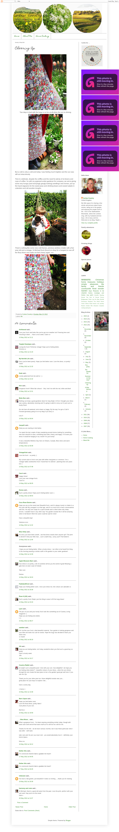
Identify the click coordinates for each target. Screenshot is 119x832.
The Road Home (99, 301)
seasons (86, 279)
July (87, 356)
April (87, 395)
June (87, 359)
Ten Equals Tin (88, 371)
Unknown (22, 776)
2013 (85, 322)
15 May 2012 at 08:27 (26, 621)
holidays (100, 282)
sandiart (22, 627)
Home (16, 36)
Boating (102, 295)
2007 (85, 426)
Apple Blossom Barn (26, 561)
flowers (83, 305)
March (87, 398)
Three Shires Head (86, 303)
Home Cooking (42, 36)
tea (90, 307)
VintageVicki (23, 452)
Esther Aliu (23, 751)
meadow (101, 305)
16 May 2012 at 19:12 (26, 744)
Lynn (20, 609)
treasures (91, 282)
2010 (85, 417)
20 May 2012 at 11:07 (26, 798)
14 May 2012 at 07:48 (26, 466)
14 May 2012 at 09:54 (26, 496)
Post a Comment (22, 802)
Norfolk (102, 299)
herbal (88, 305)
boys (90, 291)
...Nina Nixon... (24, 719)
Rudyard (90, 301)
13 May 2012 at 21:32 (26, 366)
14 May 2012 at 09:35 (26, 483)
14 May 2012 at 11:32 (26, 525)
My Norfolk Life (24, 358)
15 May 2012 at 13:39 (26, 692)
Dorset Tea (84, 297)
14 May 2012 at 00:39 (26, 446)
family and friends (92, 286)
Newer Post (19, 807)
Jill (20, 646)
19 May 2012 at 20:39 (26, 781)
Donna (21, 490)
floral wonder (98, 289)
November (87, 336)
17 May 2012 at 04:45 (26, 756)
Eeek (20, 373)
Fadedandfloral (24, 584)
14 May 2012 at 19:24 (26, 577)
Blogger (68, 820)
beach (94, 303)
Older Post (72, 807)
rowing (83, 307)
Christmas (99, 280)
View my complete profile (89, 223)
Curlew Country (88, 198)
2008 (85, 423)
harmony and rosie (25, 788)
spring (87, 307)
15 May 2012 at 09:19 (26, 639)
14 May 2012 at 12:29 (26, 554)
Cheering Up (88, 383)
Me (22, 316)
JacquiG (22, 425)
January (88, 409)
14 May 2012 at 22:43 (26, 602)
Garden (84, 291)
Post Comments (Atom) (31, 810)
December (87, 329)
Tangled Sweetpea (25, 344)
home (83, 282)
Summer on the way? (88, 378)
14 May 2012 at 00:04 (26, 418)
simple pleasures (89, 284)
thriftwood (22, 329)
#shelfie (96, 295)
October (88, 340)
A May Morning (88, 389)
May (98, 299)
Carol (21, 473)
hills (92, 305)
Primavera (84, 301)
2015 (85, 316)
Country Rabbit (24, 665)
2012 (85, 325)
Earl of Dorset (94, 297)
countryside (86, 289)
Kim (20, 386)
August (87, 352)
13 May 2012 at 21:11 (26, 337)
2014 (85, 319)
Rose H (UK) (23, 596)
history (90, 293)
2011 (85, 414)
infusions (95, 305)
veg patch (90, 295)
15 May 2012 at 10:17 (26, 658)
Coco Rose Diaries (25, 502)
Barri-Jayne (23, 698)
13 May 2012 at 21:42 (26, 379)
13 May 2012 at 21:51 (26, 391)
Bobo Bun (22, 398)
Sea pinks (87, 366)
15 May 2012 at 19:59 (26, 713)
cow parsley (100, 303)
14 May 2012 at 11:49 (26, 539)
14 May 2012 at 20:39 (26, 589)
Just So (94, 299)
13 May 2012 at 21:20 (26, 352)
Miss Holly (22, 532)
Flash (90, 299)
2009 (85, 420)
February (87, 404)
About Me (27, 36)
